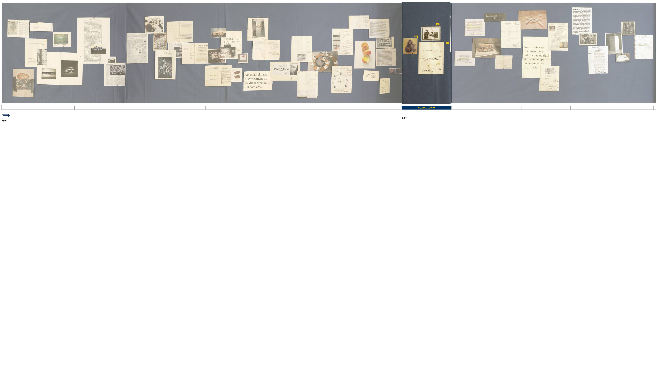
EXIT (4, 121)
